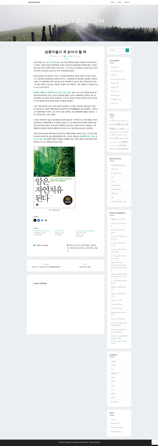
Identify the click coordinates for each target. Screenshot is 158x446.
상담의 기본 (114, 169)
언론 (117, 138)
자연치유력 (89, 248)
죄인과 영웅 (121, 319)
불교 (120, 132)
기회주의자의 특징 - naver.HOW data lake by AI (118, 265)
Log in (113, 419)
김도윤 (113, 308)
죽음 (117, 146)
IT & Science (115, 71)
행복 (127, 148)
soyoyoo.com (34, 2)
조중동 (112, 145)
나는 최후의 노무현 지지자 (41, 231)
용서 (110, 142)
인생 (112, 197)
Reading (45, 245)
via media (114, 402)
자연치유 (80, 248)
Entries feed (115, 423)
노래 (111, 124)
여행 (120, 138)
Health (38, 245)
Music (113, 83)
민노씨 (113, 385)
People (113, 87)
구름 (112, 177)
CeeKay (113, 361)
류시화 (117, 129)
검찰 (116, 121)
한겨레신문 (115, 149)
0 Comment (77, 56)
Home (112, 2)
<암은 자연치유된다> (53, 62)
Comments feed (116, 427)
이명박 (124, 141)
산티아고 (117, 135)
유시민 (119, 142)
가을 (110, 121)
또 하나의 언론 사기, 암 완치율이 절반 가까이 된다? (85, 232)
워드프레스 (114, 142)
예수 (126, 138)
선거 (122, 135)
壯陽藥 (113, 219)
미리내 (113, 381)
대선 (123, 124)
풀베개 (113, 394)
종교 (115, 145)
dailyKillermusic (117, 312)
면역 (71, 245)
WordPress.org (116, 432)
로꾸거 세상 (121, 219)
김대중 (122, 121)
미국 (126, 129)
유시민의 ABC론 (116, 173)
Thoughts (114, 99)
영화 (123, 138)
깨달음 (125, 121)
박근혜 (115, 132)
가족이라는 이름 (116, 189)
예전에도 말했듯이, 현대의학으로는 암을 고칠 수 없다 (52, 92)
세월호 (125, 135)
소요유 (68, 56)
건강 (113, 120)
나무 (112, 243)
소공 (112, 389)
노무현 (117, 124)
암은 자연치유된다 (83, 245)
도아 (112, 369)
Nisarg (97, 442)
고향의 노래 (114, 193)
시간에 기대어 (115, 185)
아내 (113, 138)
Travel (113, 103)
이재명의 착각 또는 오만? (118, 202)
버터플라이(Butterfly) (118, 165)
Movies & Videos (117, 79)
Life (112, 75)
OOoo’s (113, 398)
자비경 (113, 181)
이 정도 (120, 300)
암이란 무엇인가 (59, 231)
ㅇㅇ (112, 281)
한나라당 (121, 149)
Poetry (113, 91)
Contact (127, 2)
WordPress (84, 442)
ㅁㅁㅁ (113, 256)
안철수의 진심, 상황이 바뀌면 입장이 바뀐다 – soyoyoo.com (119, 338)
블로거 (123, 132)
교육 (119, 121)
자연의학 (73, 248)
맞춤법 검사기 (115, 373)
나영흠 (113, 287)
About (119, 2)
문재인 (122, 129)
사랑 (113, 134)
